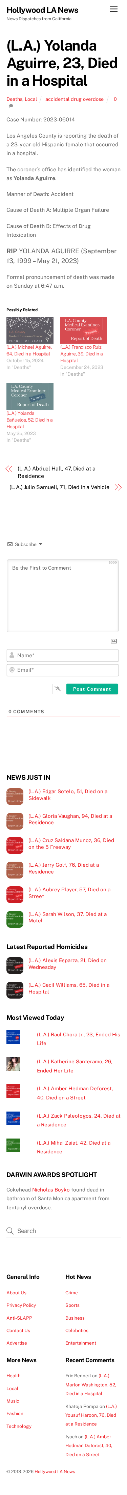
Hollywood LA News (55, 1471)
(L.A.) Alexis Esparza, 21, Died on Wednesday (67, 963)
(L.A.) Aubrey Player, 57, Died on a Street (69, 893)
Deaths (14, 99)
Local (31, 99)
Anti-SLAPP (19, 1318)
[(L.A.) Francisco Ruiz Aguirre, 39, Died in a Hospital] (83, 330)
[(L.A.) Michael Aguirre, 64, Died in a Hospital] (30, 330)
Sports (72, 1305)
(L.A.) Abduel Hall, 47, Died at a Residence (56, 472)
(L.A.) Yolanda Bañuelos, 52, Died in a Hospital (29, 419)
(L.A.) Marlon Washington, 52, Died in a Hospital (90, 1384)
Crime (71, 1292)
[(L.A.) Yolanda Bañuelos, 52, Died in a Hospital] (30, 396)
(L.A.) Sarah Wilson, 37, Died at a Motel (67, 917)
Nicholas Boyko (51, 1189)
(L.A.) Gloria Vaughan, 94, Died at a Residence (70, 819)
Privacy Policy (21, 1305)
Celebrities (76, 1330)
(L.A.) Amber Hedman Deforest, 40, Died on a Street (88, 1445)
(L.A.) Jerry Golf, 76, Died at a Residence (63, 868)
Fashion (14, 1413)
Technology (18, 1426)
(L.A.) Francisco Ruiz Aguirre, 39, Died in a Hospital (81, 353)
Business (75, 1318)
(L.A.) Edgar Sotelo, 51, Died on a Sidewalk (67, 794)
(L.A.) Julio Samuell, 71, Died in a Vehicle (59, 487)
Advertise (16, 1343)
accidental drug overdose (74, 99)
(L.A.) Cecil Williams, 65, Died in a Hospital (68, 988)
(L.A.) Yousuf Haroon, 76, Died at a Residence (91, 1415)
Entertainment (80, 1343)
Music (12, 1401)
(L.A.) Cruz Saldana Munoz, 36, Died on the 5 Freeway (71, 843)
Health (13, 1375)
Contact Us (18, 1330)
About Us (16, 1292)
